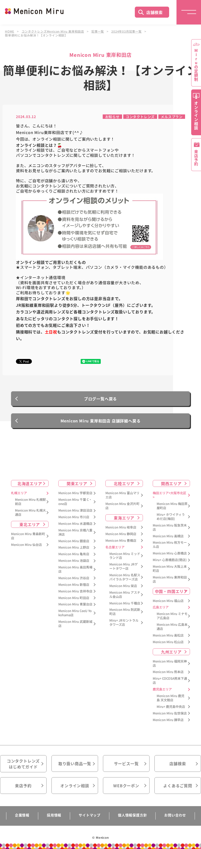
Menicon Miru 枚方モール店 (170, 545)
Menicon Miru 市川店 (73, 517)
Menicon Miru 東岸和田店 (170, 579)
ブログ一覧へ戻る (100, 399)
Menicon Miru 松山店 (168, 642)
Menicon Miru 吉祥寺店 (75, 591)
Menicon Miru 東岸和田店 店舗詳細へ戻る (101, 421)
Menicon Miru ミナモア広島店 (172, 616)
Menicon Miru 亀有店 (73, 554)
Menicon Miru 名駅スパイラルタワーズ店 (124, 577)
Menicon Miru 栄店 (123, 586)
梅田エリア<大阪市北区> (169, 495)
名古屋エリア (115, 547)
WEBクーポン (126, 785)
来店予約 (23, 785)
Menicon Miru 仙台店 (26, 545)
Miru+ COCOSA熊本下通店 (170, 681)
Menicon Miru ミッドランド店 (124, 556)
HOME (9, 31)
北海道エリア (29, 483)
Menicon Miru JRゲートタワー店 (123, 566)
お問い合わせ (175, 814)
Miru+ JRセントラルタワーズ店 (123, 622)
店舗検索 (154, 12)
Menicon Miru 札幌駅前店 (30, 502)
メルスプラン (172, 116)
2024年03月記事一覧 (126, 31)
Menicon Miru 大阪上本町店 (170, 569)
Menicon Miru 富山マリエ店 (122, 495)
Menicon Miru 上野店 (73, 547)
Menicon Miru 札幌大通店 (30, 512)
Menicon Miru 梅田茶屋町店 (172, 506)
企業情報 (22, 814)
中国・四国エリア (171, 591)
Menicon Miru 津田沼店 (75, 510)
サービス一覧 (126, 763)
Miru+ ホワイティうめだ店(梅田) (171, 517)
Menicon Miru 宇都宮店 (75, 493)
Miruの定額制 (196, 65)
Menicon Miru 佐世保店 (170, 713)
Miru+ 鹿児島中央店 (171, 707)
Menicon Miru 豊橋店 (120, 541)
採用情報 (54, 814)
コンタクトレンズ (140, 116)
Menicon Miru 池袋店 (73, 561)
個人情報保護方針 (132, 814)
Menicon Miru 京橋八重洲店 (75, 532)
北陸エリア (124, 483)
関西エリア (171, 483)
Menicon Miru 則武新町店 (124, 612)
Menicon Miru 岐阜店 (120, 527)
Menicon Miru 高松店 (168, 635)
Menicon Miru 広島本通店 (172, 627)
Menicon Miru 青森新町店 (28, 536)
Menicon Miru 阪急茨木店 (170, 527)
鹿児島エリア (162, 689)
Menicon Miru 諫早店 (168, 720)
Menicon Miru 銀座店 (73, 541)
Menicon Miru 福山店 (168, 601)
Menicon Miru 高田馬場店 (75, 569)
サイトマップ (89, 814)
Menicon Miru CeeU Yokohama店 (75, 613)
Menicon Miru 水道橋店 (75, 524)
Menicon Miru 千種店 (124, 603)
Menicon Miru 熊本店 (168, 672)
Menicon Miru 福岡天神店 (170, 663)
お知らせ (112, 116)
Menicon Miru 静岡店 (120, 534)
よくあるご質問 (177, 785)
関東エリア (77, 483)
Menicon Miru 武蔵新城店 (75, 624)
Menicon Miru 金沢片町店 (122, 506)
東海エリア (124, 518)
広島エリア (161, 607)
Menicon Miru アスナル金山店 (124, 595)
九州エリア (171, 652)
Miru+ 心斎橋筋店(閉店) (170, 560)
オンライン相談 (74, 785)
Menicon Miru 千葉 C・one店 (75, 502)
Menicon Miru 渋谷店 (73, 578)
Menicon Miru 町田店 (73, 598)
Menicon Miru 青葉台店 (75, 604)
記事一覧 (97, 31)
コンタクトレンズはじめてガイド (23, 764)
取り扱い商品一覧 (74, 763)
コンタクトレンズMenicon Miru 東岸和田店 (53, 31)
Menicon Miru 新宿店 (73, 585)
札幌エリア (19, 493)
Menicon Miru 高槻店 (168, 536)
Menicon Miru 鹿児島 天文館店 (170, 698)
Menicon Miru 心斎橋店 (170, 553)
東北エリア (29, 524)
